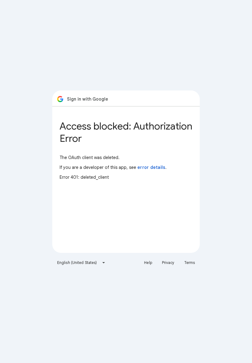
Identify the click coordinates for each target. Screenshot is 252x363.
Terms (189, 262)
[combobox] (81, 263)
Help (148, 262)
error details (151, 167)
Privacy (168, 262)
